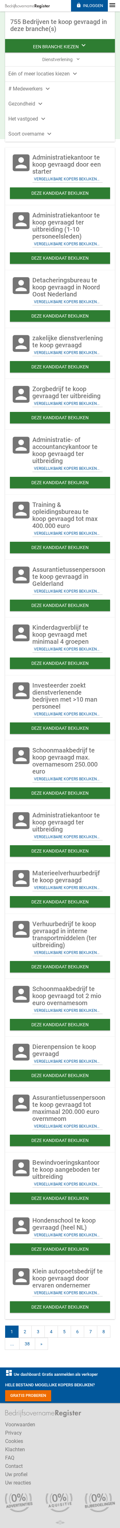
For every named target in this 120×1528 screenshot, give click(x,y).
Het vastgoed (27, 119)
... (12, 1343)
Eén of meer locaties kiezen (43, 74)
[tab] (60, 73)
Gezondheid (26, 104)
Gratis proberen (28, 1395)
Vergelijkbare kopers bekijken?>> (68, 179)
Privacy (13, 1433)
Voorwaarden (20, 1425)
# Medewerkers (30, 89)
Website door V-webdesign (60, 1522)
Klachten (15, 1449)
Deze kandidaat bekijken (60, 193)
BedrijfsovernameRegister (27, 6)
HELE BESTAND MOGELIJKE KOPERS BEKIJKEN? (50, 1384)
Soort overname (30, 134)
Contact (14, 1466)
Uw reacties (18, 1483)
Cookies (14, 1441)
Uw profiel (16, 1474)
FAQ (9, 1458)
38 (27, 1343)
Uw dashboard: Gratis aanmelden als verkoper (51, 1374)
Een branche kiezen (60, 45)
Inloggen (89, 5)
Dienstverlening (61, 59)
